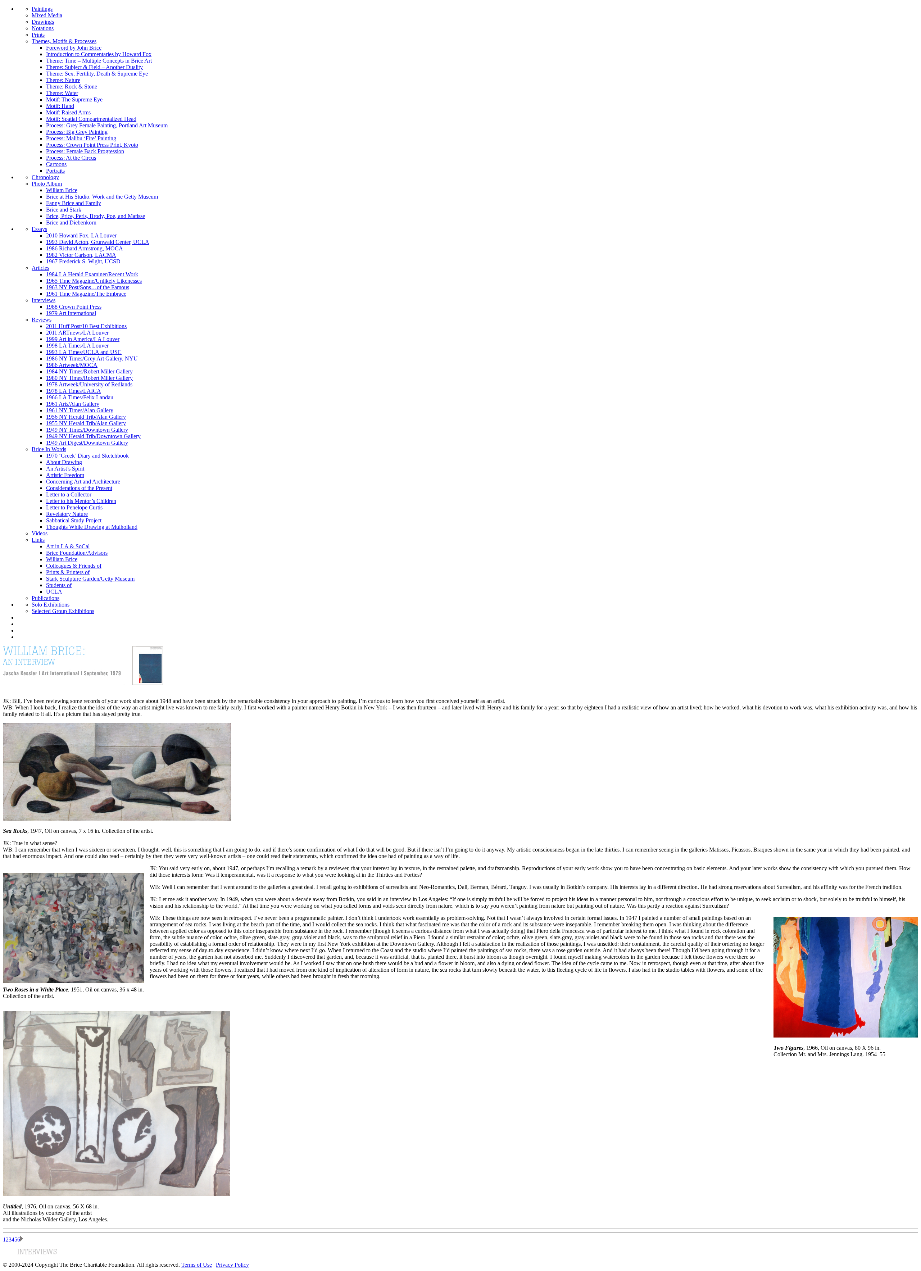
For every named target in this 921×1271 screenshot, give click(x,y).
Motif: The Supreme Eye (74, 99)
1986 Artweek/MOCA (71, 365)
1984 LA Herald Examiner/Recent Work (92, 274)
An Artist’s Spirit (65, 469)
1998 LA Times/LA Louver (77, 345)
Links (38, 540)
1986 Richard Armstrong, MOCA (84, 248)
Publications (45, 598)
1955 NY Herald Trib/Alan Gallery (86, 423)
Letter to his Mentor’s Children (81, 501)
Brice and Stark (63, 209)
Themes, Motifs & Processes (64, 41)
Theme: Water (62, 93)
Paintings (42, 9)
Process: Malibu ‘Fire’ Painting (81, 138)
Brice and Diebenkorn (71, 222)
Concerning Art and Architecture (83, 481)
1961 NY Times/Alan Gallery (79, 410)
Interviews (43, 300)
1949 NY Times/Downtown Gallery (87, 430)
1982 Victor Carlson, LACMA (81, 255)
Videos (39, 533)
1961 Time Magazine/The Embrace (86, 294)
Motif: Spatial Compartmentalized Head (91, 119)
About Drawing (64, 462)
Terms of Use (196, 1265)
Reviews (41, 320)
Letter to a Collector (68, 494)
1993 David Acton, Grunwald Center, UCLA (97, 242)
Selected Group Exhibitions (63, 611)
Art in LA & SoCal (68, 546)
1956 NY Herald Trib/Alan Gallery (86, 417)
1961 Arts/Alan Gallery (72, 404)
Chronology (45, 177)
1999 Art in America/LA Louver (82, 339)
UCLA (54, 592)
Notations (43, 28)
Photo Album (47, 184)
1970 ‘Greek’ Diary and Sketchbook (87, 456)
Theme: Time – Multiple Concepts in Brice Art (99, 61)
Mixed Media (47, 15)
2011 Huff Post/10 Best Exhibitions (86, 326)
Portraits (55, 171)
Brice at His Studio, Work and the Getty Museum (102, 197)
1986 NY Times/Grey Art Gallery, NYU (92, 358)
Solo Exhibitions (50, 605)
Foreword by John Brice (73, 48)
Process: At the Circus (71, 158)
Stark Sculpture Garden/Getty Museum (90, 579)
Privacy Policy (232, 1265)
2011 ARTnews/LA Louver (77, 333)
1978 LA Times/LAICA (73, 391)
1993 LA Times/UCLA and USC (84, 352)
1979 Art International (71, 313)
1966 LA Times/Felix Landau (79, 397)
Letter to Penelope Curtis (74, 507)
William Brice (61, 190)
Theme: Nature (63, 80)
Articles (40, 268)
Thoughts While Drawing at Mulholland (91, 527)
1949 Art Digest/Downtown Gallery (87, 443)
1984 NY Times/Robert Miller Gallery (89, 371)
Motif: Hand (60, 106)
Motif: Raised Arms (68, 112)
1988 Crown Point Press (73, 307)
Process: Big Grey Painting (77, 132)
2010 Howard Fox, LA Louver (81, 235)
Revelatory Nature (67, 514)
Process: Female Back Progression (85, 151)
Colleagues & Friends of (73, 566)
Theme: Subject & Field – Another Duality (94, 67)
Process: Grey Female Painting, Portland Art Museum (107, 125)
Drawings (43, 22)
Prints (38, 35)
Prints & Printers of (68, 572)
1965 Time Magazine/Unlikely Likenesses (94, 281)
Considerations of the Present (79, 488)
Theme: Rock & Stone (71, 86)
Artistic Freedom (65, 475)
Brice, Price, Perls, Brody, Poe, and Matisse (95, 216)
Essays (39, 229)
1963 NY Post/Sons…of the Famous (87, 287)
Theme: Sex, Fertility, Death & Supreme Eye (97, 74)
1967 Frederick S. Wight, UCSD (83, 261)
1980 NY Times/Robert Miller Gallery (89, 378)
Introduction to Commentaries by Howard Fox (98, 54)
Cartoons (56, 164)
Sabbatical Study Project (73, 520)
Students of (59, 585)
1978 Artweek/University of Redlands (89, 384)
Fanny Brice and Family (73, 203)
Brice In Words (49, 449)
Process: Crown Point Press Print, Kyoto (92, 145)
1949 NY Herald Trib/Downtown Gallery (93, 436)
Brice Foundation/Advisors (77, 553)
